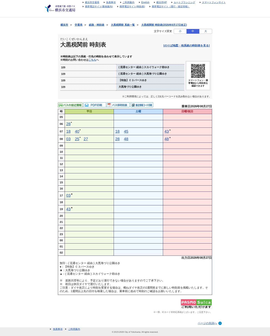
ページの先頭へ (207, 323)
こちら (92, 60)
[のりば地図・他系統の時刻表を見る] (186, 45)
